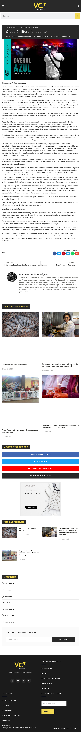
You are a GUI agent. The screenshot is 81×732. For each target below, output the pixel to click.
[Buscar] (77, 16)
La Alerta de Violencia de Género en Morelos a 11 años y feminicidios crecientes (60, 426)
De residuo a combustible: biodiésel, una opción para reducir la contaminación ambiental (60, 365)
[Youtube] (18, 681)
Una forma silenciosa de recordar (14, 365)
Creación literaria (14, 27)
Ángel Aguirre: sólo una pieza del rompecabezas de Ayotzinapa (29, 553)
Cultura (26, 27)
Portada (34, 27)
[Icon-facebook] (12, 681)
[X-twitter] (24, 681)
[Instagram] (29, 681)
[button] (3, 6)
